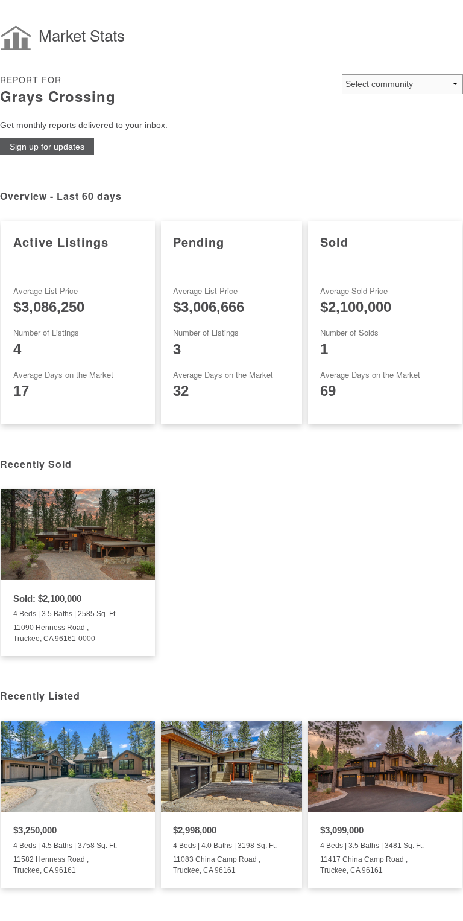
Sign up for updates (47, 146)
